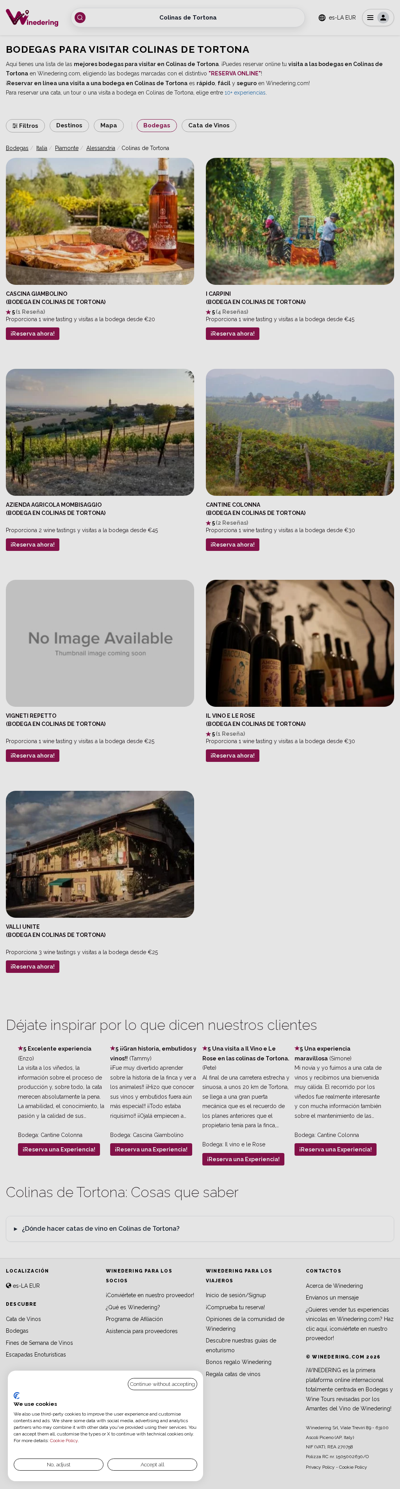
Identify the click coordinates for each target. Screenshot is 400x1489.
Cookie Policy (64, 1440)
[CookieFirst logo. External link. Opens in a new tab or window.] (17, 1395)
